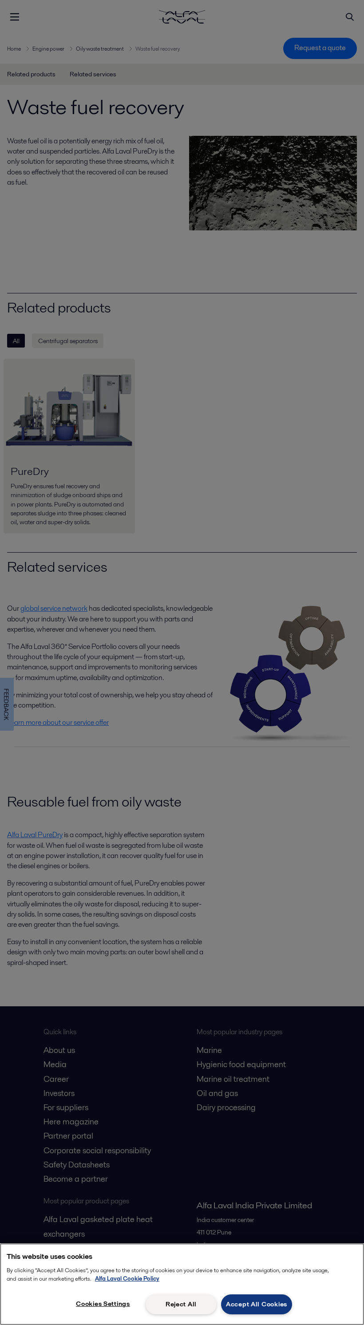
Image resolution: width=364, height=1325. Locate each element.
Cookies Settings (103, 1303)
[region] (182, 1284)
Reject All (181, 1304)
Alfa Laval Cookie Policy (127, 1278)
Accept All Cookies (256, 1304)
